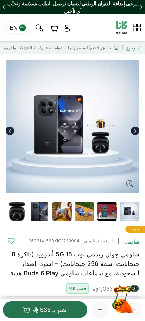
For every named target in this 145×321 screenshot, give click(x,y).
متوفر (135, 229)
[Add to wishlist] (11, 241)
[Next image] (135, 131)
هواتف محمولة (50, 47)
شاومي (131, 241)
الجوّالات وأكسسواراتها (88, 47)
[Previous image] (10, 131)
